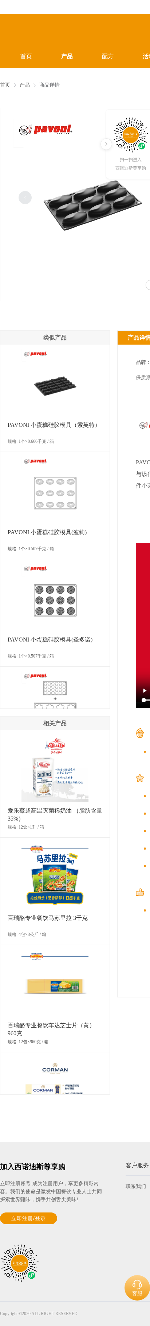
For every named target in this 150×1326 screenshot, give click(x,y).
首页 (26, 56)
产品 (67, 56)
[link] (5, 85)
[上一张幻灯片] (25, 197)
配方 (108, 56)
